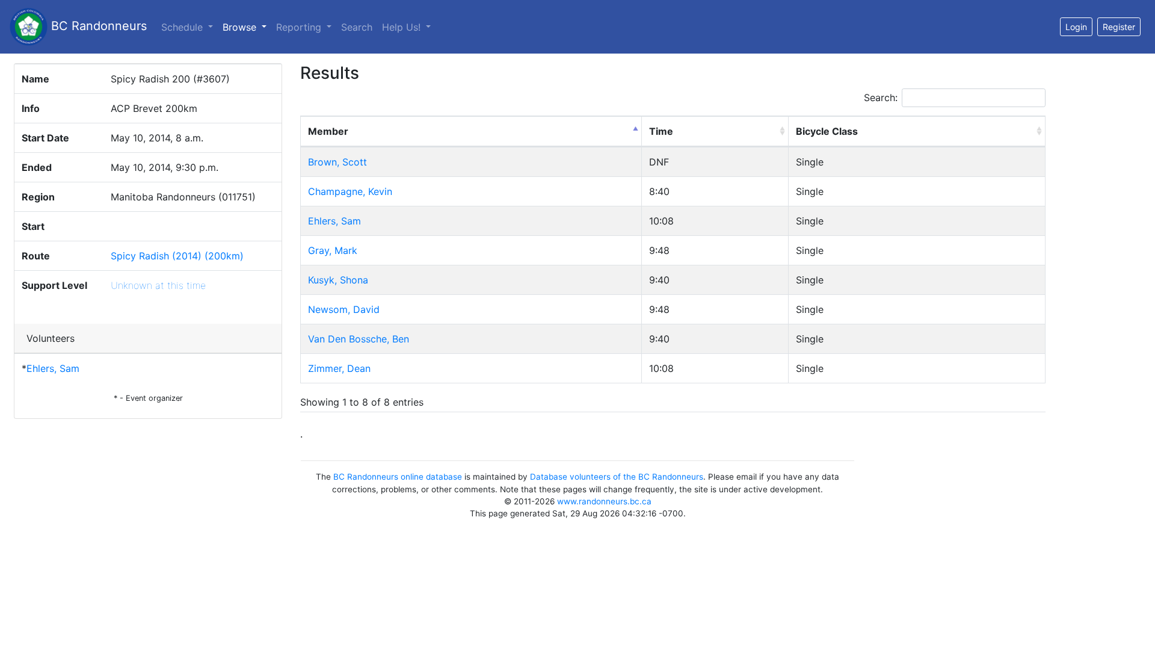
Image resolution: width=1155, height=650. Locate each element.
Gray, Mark (332, 250)
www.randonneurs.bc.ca (604, 501)
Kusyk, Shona (338, 280)
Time (661, 131)
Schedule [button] (183, 27)
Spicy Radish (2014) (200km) (177, 256)
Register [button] (1119, 27)
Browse (247, 26)
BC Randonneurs (97, 26)
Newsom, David (344, 309)
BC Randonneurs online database (397, 476)
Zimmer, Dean (339, 368)
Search (356, 27)
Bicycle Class (827, 131)
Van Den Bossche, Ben (358, 339)
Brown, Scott (337, 162)
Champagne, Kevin (350, 191)
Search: (881, 97)
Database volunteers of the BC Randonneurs (616, 476)
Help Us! (403, 27)
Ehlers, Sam (52, 368)
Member (328, 131)
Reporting (300, 27)
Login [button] (1076, 27)
